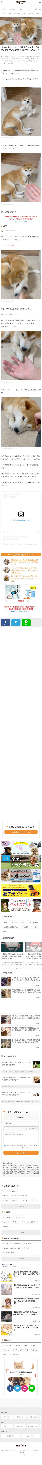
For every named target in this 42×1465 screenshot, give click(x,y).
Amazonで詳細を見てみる (21, 611)
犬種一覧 (22, 1206)
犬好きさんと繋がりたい (11, 927)
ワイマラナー (19, 1217)
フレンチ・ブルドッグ (11, 1200)
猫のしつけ (7, 1426)
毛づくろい (15, 1354)
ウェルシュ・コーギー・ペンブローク (15, 1196)
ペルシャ (28, 1248)
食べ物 (18, 1345)
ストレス (7, 1350)
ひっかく (36, 1350)
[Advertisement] (21, 724)
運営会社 (36, 1450)
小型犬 (35, 927)
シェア (6, 624)
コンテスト (37, 9)
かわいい (14, 922)
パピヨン (34, 1200)
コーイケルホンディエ (31, 1222)
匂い (5, 1354)
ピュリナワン (31, 1436)
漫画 (29, 9)
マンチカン (29, 1243)
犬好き (26, 927)
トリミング (18, 1350)
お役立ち (12, 9)
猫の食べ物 (20, 1426)
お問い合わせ (6, 1450)
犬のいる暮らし (34, 922)
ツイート (16, 624)
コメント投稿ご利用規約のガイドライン (19, 1145)
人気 (4, 9)
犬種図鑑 (22, 1232)
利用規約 (14, 1450)
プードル (7, 1217)
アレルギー (7, 1345)
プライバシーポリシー (25, 1450)
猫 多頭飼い (10, 1436)
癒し (21, 9)
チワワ (25, 1200)
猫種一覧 (22, 1258)
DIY (26, 1345)
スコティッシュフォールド (12, 1243)
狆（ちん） (7, 1226)
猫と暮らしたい (33, 1426)
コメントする (21, 1153)
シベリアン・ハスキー (11, 1191)
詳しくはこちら (21, 221)
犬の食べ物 (20, 1417)
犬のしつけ (7, 1417)
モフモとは (20, 1452)
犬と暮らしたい (33, 1417)
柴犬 (5, 931)
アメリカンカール (9, 1253)
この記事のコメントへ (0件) (21, 832)
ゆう (5, 922)
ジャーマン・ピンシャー (11, 1222)
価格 (34, 1345)
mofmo (21, 2)
